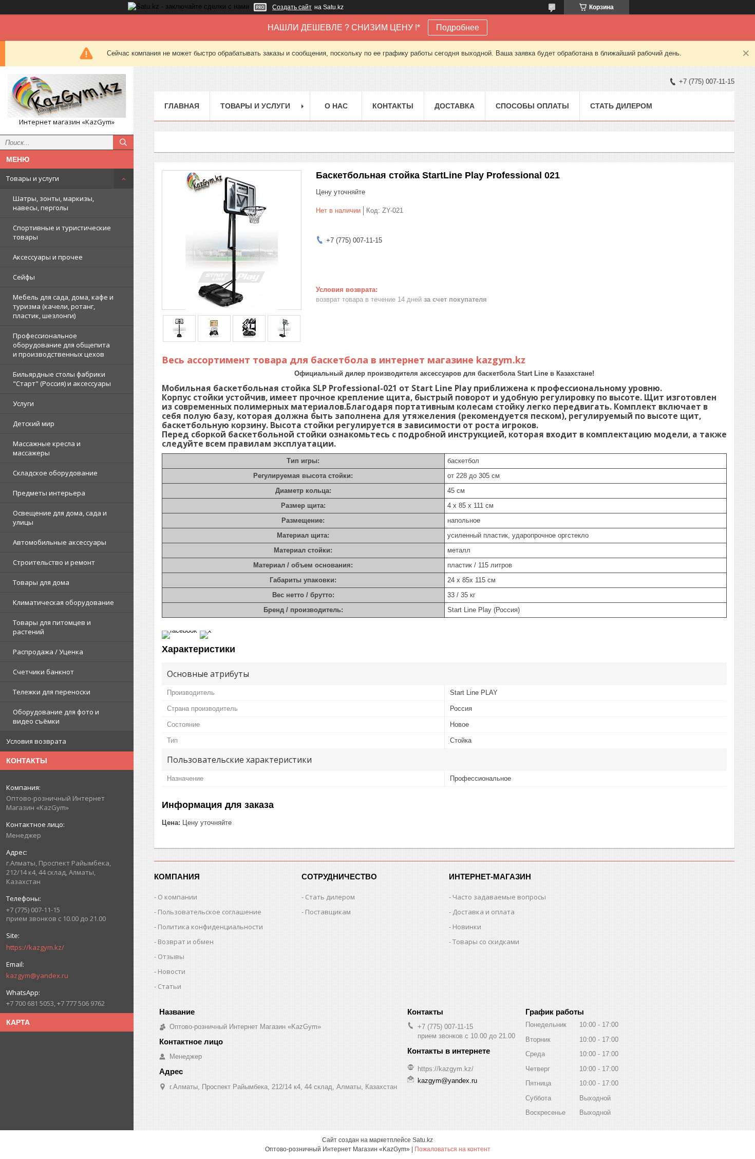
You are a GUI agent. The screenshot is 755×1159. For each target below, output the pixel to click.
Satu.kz (422, 1140)
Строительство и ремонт (54, 562)
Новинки (466, 926)
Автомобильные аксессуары (59, 542)
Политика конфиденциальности (210, 926)
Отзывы (171, 956)
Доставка (455, 106)
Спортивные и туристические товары (62, 232)
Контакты (392, 106)
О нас (336, 106)
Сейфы (24, 277)
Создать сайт (292, 7)
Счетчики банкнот (43, 671)
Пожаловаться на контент (452, 1149)
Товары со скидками (485, 941)
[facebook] (179, 630)
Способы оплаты (532, 106)
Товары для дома (41, 582)
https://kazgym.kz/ (35, 947)
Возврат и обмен (186, 941)
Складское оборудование (55, 472)
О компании (177, 897)
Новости (171, 971)
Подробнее (457, 27)
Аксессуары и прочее (48, 257)
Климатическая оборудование (63, 602)
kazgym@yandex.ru (37, 975)
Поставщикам (328, 911)
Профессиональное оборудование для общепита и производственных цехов (61, 345)
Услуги (23, 403)
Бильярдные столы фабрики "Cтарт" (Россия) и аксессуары (62, 379)
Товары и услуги (32, 178)
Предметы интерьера (49, 493)
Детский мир (33, 423)
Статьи (169, 986)
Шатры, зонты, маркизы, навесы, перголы (53, 203)
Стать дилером (621, 106)
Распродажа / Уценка (48, 651)
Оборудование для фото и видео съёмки (56, 716)
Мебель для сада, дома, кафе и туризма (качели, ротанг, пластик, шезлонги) (63, 306)
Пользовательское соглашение (209, 911)
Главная (181, 106)
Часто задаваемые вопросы (499, 897)
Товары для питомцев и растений (52, 627)
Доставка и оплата (483, 911)
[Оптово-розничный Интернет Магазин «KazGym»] (67, 96)
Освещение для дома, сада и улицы (60, 517)
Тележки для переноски (51, 691)
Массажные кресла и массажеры (47, 448)
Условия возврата (36, 741)
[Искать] (123, 142)
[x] (206, 630)
